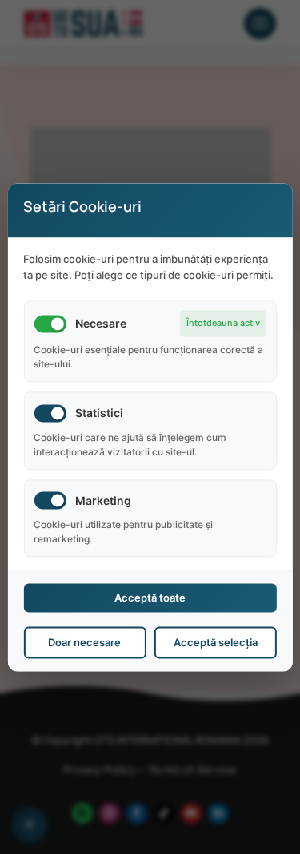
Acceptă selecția (216, 642)
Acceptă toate (150, 597)
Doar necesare (84, 642)
